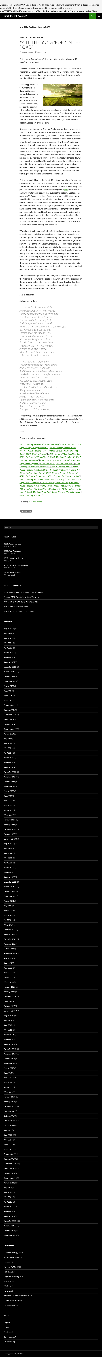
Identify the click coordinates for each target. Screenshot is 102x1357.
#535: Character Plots (12, 572)
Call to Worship (35, 501)
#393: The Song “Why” (60, 479)
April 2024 (8, 753)
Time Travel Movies (12, 1300)
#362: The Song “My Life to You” (66, 469)
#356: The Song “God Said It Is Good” (35, 469)
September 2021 (10, 896)
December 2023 (10, 772)
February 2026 (9, 657)
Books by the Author (11, 1257)
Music (41, 38)
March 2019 (9, 1035)
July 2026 (8, 633)
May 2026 (8, 643)
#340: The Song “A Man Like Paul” (54, 460)
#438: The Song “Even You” (31, 495)
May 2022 (8, 858)
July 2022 (8, 848)
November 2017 (10, 1111)
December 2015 (10, 1221)
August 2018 (9, 1068)
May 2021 (8, 915)
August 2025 (9, 686)
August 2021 (9, 901)
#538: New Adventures (12, 551)
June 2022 (8, 853)
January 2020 (9, 992)
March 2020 (9, 982)
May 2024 (8, 748)
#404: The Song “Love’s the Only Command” (60, 482)
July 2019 (8, 1020)
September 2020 (10, 953)
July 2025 (8, 691)
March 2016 (9, 1206)
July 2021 (8, 906)
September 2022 (10, 839)
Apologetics (26, 511)
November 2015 (10, 1226)
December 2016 (10, 1163)
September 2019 (10, 1011)
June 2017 (8, 1135)
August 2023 (9, 791)
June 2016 (8, 1192)
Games (6, 1262)
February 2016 (9, 1211)
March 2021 (9, 925)
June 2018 (8, 1078)
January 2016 (9, 1216)
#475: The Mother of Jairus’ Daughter (30, 592)
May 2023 (8, 805)
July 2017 (8, 1130)
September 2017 (10, 1121)
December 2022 (10, 829)
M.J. (5, 602)
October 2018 (9, 1058)
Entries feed (8, 1332)
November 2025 (10, 672)
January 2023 (9, 824)
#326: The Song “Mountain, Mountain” (64, 454)
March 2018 (9, 1092)
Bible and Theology (29, 38)
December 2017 (10, 1106)
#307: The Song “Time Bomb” (57, 444)
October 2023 (9, 781)
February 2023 (9, 820)
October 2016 (9, 1173)
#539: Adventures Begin (13, 544)
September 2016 (10, 1178)
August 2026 (9, 629)
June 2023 (8, 800)
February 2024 (9, 762)
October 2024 (9, 724)
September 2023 (10, 786)
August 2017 (9, 1125)
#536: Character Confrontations (16, 565)
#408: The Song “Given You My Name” (36, 485)
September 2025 (10, 681)
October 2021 (9, 891)
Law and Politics (10, 1267)
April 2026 (8, 648)
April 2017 (8, 1144)
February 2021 (9, 929)
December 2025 (10, 667)
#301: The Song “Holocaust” (32, 444)
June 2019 (8, 1025)
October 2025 (9, 676)
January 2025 (9, 710)
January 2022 (9, 877)
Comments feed (10, 1337)
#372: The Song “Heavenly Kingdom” (61, 473)
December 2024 (10, 715)
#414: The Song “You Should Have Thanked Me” (40, 489)
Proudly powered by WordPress (14, 1354)
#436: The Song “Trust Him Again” (66, 492)
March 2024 (9, 758)
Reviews (7, 1291)
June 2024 (8, 743)
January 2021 (9, 934)
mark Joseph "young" (15, 15)
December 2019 (10, 996)
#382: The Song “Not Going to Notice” (64, 476)
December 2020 (10, 939)
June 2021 (8, 910)
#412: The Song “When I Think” (67, 485)
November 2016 (10, 1168)
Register (7, 1322)
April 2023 (8, 810)
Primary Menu (99, 16)
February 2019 (9, 1039)
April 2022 (8, 863)
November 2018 (10, 1054)
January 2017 (9, 1159)
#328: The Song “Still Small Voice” (34, 457)
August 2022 (9, 843)
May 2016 (8, 1197)
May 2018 (8, 1082)
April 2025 (8, 695)
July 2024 (8, 738)
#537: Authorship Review (13, 558)
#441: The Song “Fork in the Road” (50, 45)
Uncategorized (9, 1305)
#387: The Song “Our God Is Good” (34, 479)
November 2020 (10, 944)
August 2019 (9, 1015)
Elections (8, 1272)
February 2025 (9, 705)
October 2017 (9, 1116)
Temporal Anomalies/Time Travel (16, 1296)
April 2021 (8, 920)
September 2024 (10, 729)
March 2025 (9, 700)
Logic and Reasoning (11, 1276)
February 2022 (9, 872)
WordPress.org (9, 1342)
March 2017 (9, 1149)
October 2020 (9, 949)
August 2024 (9, 734)
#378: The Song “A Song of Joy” (33, 476)
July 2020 (8, 963)
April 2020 (8, 977)
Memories (7, 1281)
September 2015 (10, 1235)
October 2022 (9, 834)
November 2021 (10, 886)
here (66, 189)
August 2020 (9, 958)
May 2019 (8, 1030)
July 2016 (8, 1187)
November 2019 (10, 1001)
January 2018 (9, 1101)
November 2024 (10, 719)
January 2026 (9, 662)
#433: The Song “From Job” (38, 492)
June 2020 (8, 968)
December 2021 (10, 882)
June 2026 (8, 638)
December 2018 (10, 1049)
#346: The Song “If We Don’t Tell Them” (57, 463)
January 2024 (9, 767)
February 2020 (9, 987)
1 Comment (42, 52)
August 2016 (9, 1183)
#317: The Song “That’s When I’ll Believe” (45, 450)
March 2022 (9, 867)
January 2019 (9, 1044)
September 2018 (10, 1063)
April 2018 (8, 1087)
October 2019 (9, 1006)
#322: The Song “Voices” (36, 454)
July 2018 (8, 1073)
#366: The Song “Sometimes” (32, 473)
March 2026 (9, 652)
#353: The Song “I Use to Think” (64, 466)
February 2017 (9, 1154)
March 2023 (9, 815)
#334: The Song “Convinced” (62, 457)
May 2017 (8, 1140)
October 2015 (9, 1230)
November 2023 (10, 777)
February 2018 (9, 1097)
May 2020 (8, 972)
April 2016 (8, 1202)
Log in (6, 1327)
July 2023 (8, 796)
